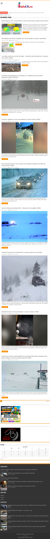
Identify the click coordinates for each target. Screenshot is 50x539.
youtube (2, 499)
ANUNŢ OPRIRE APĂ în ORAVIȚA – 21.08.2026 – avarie (20, 510)
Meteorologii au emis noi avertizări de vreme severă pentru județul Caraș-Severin (25, 21)
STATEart (23, 534)
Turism (16, 79)
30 (14, 487)
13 (25, 452)
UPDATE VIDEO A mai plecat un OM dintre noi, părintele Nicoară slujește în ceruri (25, 481)
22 (38, 454)
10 (4, 452)
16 (45, 452)
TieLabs (32, 534)
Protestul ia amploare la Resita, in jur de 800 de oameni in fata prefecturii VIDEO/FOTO (19, 469)
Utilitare (17, 40)
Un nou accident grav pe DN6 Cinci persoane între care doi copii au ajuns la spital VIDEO (27, 526)
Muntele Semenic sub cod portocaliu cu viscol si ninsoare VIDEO (20, 312)
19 (18, 454)
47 (14, 474)
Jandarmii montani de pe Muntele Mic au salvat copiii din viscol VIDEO (22, 252)
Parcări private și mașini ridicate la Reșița (9, 478)
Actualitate (16, 22)
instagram (2, 497)
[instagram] (26, 536)
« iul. (2, 458)
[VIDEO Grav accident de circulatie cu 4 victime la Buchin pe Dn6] (4, 488)
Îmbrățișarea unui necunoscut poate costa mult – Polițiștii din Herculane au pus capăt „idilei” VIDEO (26, 12)
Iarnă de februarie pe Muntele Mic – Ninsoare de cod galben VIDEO (21, 208)
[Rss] (23, 536)
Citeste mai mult (26, 32)
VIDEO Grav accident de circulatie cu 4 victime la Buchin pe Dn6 (21, 486)
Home (2, 14)
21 (32, 454)
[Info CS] (25, 5)
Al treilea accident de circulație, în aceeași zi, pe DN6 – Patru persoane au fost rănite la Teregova (28, 521)
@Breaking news (11, 22)
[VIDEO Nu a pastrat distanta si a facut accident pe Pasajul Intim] (4, 475)
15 (38, 452)
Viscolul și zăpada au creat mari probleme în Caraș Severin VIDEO (21, 119)
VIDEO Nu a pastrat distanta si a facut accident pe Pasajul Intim (21, 473)
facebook (2, 495)
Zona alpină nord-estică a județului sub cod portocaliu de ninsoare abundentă (24, 38)
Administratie (18, 59)
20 (25, 454)
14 (32, 452)
